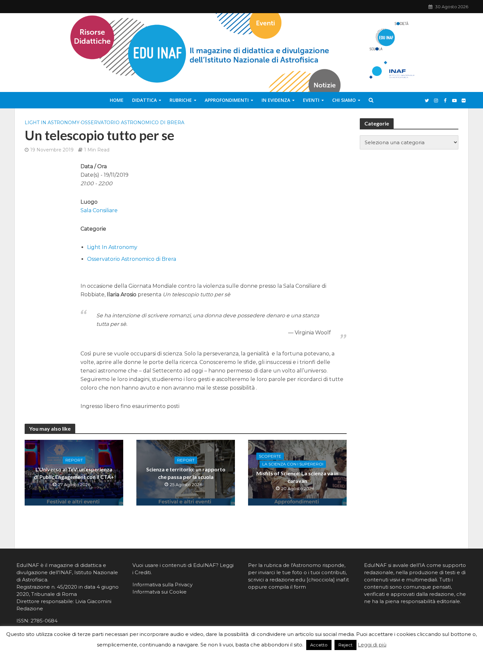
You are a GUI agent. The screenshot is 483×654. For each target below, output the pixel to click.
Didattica (144, 100)
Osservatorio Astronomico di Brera (132, 122)
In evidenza (276, 100)
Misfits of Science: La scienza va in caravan (297, 477)
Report (74, 460)
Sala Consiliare (99, 210)
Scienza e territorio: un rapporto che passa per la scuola (185, 473)
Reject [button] (345, 644)
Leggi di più (372, 645)
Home (117, 100)
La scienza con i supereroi (292, 464)
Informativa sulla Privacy (162, 584)
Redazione (29, 608)
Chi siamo (344, 100)
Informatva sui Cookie (159, 592)
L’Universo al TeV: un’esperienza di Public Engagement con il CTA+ (74, 473)
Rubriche (181, 100)
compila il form (287, 587)
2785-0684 (44, 621)
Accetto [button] (319, 644)
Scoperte (270, 456)
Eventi (311, 100)
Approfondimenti (227, 100)
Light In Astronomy (52, 122)
